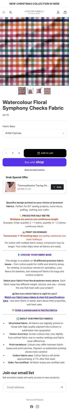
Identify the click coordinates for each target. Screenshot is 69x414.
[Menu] (3, 12)
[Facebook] (32, 407)
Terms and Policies (34, 400)
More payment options (35, 170)
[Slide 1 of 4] (22, 90)
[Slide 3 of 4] (38, 90)
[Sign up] (61, 387)
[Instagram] (37, 407)
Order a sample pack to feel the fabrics (36, 310)
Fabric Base (9, 126)
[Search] (10, 12)
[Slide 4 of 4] (47, 90)
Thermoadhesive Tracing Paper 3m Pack (33, 185)
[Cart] (65, 12)
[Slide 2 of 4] (30, 90)
